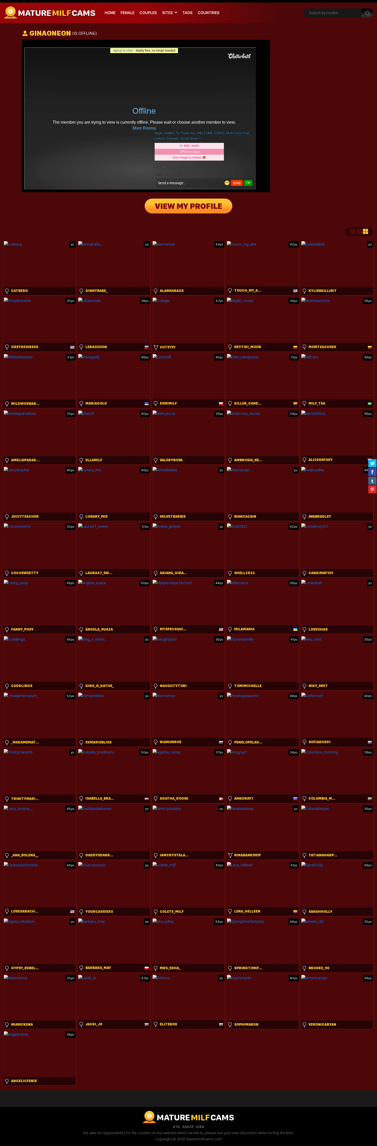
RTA (176, 1127)
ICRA (200, 1127)
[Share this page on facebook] (372, 472)
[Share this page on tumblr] (372, 480)
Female (127, 12)
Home (110, 12)
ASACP (188, 1127)
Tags (187, 12)
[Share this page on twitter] (372, 463)
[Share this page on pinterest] (372, 489)
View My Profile (188, 206)
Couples (148, 12)
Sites (167, 12)
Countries (209, 12)
